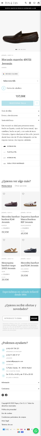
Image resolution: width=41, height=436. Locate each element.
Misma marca (7, 185)
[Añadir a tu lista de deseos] (36, 103)
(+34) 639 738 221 (12, 348)
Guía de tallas (7, 111)
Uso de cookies (7, 413)
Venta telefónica (7, 120)
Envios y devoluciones (10, 115)
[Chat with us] (36, 431)
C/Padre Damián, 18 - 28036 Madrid (18, 368)
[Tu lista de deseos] (34, 3)
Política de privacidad (9, 409)
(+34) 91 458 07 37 (13, 355)
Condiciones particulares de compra (14, 417)
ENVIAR (34, 318)
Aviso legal (5, 421)
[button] (10, 74)
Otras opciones (21, 185)
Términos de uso (7, 424)
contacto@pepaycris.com (14, 361)
